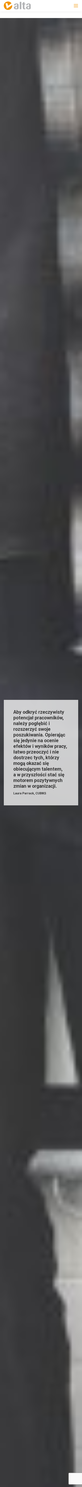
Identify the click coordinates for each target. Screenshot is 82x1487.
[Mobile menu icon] (76, 5)
